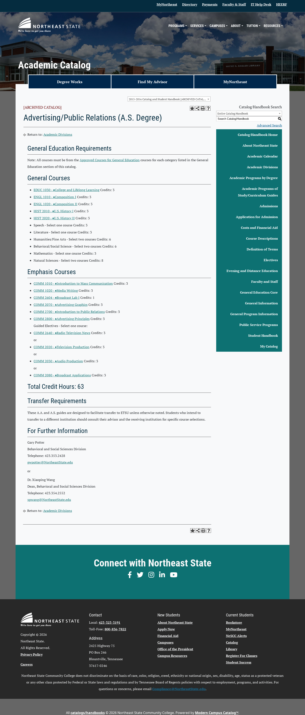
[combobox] (169, 98)
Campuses (165, 642)
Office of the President (175, 649)
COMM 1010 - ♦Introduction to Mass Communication (73, 283)
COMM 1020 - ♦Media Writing (56, 290)
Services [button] (197, 26)
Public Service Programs (258, 324)
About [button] (236, 26)
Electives (271, 260)
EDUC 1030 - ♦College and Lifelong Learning (66, 190)
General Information (261, 303)
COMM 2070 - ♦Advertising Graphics (61, 304)
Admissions (269, 206)
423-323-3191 (109, 622)
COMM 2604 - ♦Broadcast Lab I (56, 297)
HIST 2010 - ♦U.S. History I (53, 211)
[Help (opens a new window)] (208, 108)
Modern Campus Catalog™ (216, 712)
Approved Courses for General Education (110, 160)
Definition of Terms (262, 249)
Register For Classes (241, 655)
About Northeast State (260, 145)
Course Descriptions (262, 238)
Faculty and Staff (264, 281)
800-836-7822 (115, 629)
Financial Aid (167, 635)
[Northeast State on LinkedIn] (162, 574)
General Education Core (259, 292)
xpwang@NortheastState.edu (49, 499)
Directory (189, 4)
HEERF (281, 4)
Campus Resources (172, 655)
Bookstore (234, 622)
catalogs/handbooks (88, 712)
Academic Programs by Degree (253, 178)
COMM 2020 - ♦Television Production (61, 347)
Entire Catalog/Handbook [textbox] (232, 113)
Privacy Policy (32, 654)
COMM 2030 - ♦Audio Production (58, 361)
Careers (27, 664)
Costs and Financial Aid (259, 227)
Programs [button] (176, 26)
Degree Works (69, 81)
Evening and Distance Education (252, 270)
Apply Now (166, 629)
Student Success (238, 662)
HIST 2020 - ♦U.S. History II (54, 218)
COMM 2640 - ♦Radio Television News (62, 333)
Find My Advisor (152, 81)
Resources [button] (272, 26)
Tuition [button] (252, 26)
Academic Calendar (262, 156)
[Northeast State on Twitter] (140, 574)
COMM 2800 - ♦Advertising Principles (62, 318)
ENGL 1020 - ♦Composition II (55, 204)
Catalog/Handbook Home (258, 134)
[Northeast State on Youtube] (173, 574)
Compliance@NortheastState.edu (179, 689)
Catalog (232, 642)
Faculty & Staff (234, 4)
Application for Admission (257, 217)
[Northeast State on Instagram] (151, 574)
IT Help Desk (261, 4)
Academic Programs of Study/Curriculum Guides (258, 192)
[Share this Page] (197, 108)
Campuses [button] (217, 26)
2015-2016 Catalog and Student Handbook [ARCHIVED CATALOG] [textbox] (168, 99)
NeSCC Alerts (236, 635)
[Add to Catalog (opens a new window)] (192, 108)
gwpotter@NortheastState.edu (50, 462)
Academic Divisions (57, 134)
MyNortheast (167, 4)
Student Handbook (263, 335)
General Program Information (254, 314)
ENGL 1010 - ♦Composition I (55, 197)
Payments (209, 4)
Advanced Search (269, 125)
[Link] (49, 25)
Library (231, 649)
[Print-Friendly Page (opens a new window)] (203, 108)
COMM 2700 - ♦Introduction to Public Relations (69, 311)
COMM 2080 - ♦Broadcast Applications (62, 375)
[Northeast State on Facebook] (130, 574)
